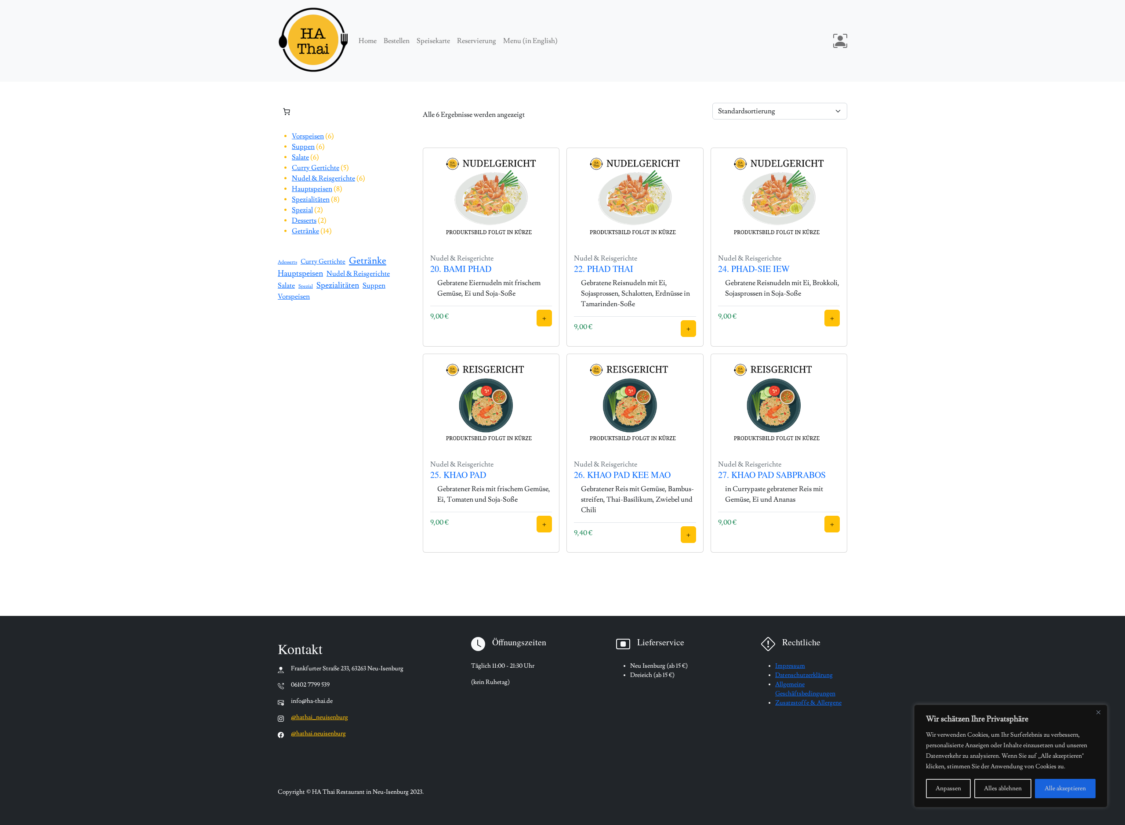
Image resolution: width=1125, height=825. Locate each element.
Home (368, 40)
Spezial (305, 286)
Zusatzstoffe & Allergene (808, 703)
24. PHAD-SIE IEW (754, 269)
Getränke (367, 261)
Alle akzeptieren (1065, 788)
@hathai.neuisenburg (318, 734)
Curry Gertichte (323, 261)
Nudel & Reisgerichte (358, 274)
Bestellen (397, 40)
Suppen (374, 285)
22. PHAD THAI (603, 269)
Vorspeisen (294, 296)
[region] (1010, 756)
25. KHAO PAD (458, 475)
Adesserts (287, 262)
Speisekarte (433, 40)
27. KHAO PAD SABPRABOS (772, 475)
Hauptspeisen (300, 273)
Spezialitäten (337, 285)
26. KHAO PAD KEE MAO (622, 475)
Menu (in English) (530, 40)
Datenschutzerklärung (804, 675)
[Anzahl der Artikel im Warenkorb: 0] (286, 111)
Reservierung (476, 40)
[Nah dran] (1098, 712)
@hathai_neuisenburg (319, 717)
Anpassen (948, 788)
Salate (286, 285)
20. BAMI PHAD (460, 269)
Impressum (790, 666)
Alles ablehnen (1003, 788)
